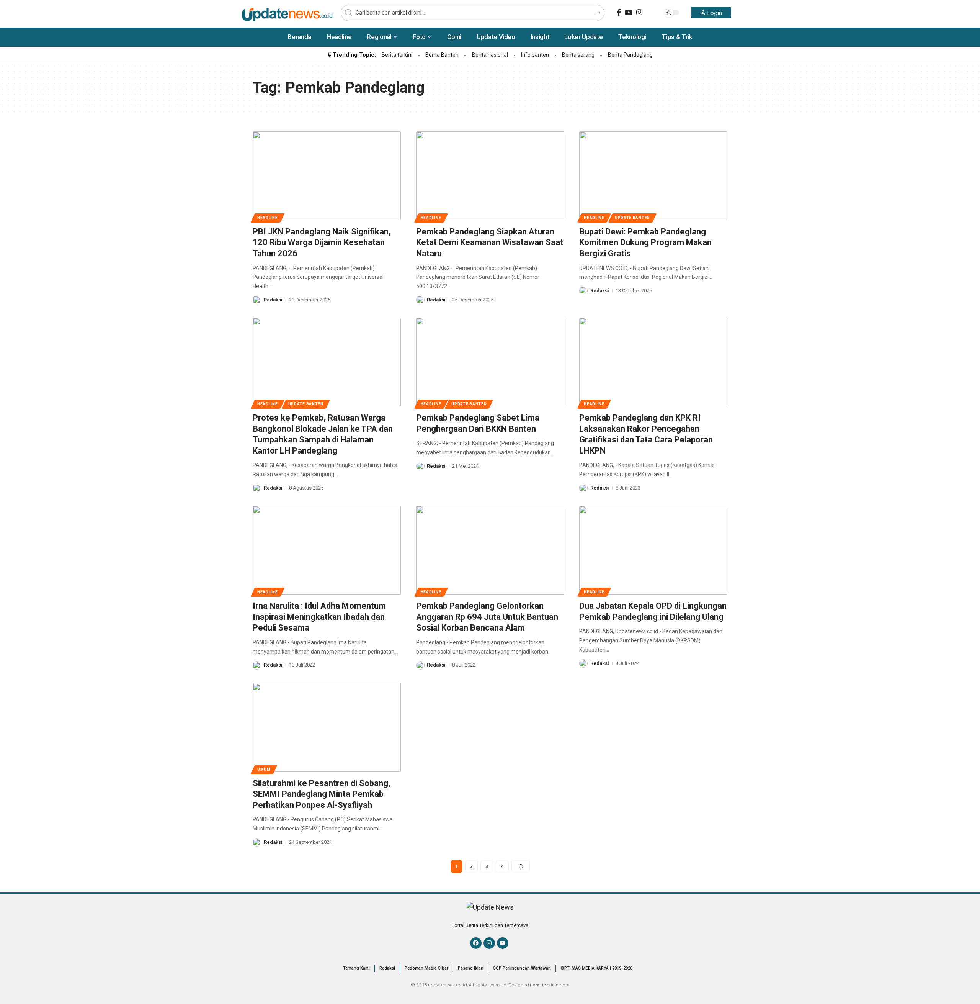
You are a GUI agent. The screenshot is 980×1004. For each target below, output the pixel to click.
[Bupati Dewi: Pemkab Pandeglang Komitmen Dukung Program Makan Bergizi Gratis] (653, 175)
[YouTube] (628, 12)
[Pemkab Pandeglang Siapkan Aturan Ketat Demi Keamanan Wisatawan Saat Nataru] (490, 175)
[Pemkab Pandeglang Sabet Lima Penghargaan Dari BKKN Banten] (490, 362)
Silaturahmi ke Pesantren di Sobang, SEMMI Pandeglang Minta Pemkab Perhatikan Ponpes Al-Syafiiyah (321, 794)
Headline (267, 218)
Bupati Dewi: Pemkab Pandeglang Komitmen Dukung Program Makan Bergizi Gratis (645, 242)
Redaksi (273, 300)
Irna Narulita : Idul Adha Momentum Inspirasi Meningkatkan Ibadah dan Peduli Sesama (319, 616)
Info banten (535, 54)
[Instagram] (639, 12)
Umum (264, 769)
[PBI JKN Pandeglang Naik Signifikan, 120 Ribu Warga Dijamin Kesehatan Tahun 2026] (327, 175)
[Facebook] (619, 12)
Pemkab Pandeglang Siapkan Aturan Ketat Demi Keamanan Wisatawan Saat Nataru (489, 242)
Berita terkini (397, 54)
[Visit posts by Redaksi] (257, 300)
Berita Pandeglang (630, 54)
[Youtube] (502, 943)
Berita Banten (442, 54)
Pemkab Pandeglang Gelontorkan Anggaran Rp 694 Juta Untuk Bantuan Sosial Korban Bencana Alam (487, 616)
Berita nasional (490, 54)
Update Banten (632, 218)
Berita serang (578, 54)
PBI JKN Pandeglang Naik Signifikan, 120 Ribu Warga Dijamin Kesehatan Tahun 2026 (322, 242)
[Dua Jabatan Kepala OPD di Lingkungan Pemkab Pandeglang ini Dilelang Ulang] (653, 550)
